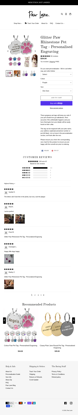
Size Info (8, 377)
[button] (45, 56)
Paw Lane (69, 410)
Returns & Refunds (35, 377)
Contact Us (9, 388)
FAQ (7, 382)
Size (42, 87)
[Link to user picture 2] (20, 219)
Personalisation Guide (13, 374)
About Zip (9, 380)
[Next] (35, 51)
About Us (9, 371)
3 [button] (38, 295)
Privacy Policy (56, 371)
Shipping (52, 61)
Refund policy (56, 377)
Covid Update (33, 380)
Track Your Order (35, 371)
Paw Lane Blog (11, 385)
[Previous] (8, 51)
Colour (43, 79)
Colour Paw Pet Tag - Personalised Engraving (20, 345)
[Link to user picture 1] (9, 219)
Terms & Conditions (58, 374)
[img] (8, 189)
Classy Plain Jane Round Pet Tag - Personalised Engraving (57, 347)
